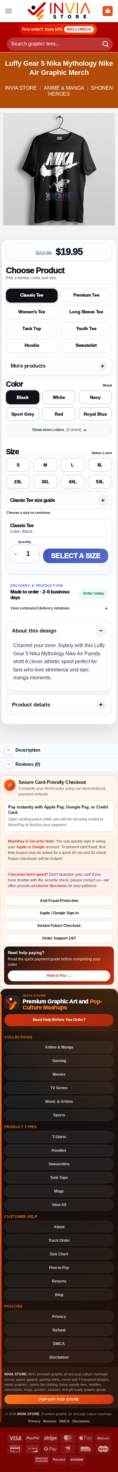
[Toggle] (8, 750)
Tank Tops (59, 1177)
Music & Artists (59, 1101)
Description (27, 750)
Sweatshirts (59, 1164)
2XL (18, 481)
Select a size (76, 556)
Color (14, 384)
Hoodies (59, 1150)
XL (100, 464)
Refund (59, 1330)
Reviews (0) (27, 764)
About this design (34, 631)
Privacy (59, 1316)
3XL (45, 481)
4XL (72, 481)
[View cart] (108, 11)
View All (59, 1205)
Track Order (59, 1240)
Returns (59, 1281)
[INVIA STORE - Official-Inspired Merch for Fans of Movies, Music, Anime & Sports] (59, 11)
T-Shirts (59, 1137)
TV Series (59, 1088)
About (59, 1227)
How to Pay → (59, 975)
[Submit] (105, 44)
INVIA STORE (21, 88)
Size (12, 451)
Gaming (59, 1061)
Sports (59, 1115)
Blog (59, 1295)
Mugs (59, 1191)
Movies (59, 1074)
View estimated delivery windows (40, 608)
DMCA (59, 1344)
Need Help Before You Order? (59, 1020)
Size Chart (59, 1254)
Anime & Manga (64, 88)
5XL (100, 481)
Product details (31, 705)
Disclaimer (59, 1357)
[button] (8, 11)
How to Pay (59, 1267)
